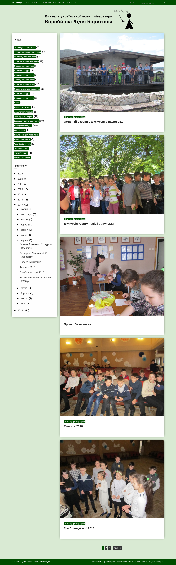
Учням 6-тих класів (22, 157)
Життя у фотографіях (75, 117)
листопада (26, 214)
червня (24, 240)
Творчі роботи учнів (22, 144)
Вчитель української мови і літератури (32, 562)
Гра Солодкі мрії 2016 (79, 528)
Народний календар (22, 125)
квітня (24, 288)
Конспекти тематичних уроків (26, 121)
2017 (21, 204)
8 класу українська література (27, 88)
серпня (24, 229)
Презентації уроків (22, 139)
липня (24, 235)
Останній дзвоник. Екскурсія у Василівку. (93, 121)
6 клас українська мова (24, 75)
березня (25, 293)
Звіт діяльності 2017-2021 (52, 2)
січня (23, 303)
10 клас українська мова (24, 47)
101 (116, 548)
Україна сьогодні (21, 148)
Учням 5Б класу (21, 153)
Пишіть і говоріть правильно (26, 134)
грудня (24, 209)
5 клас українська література (26, 61)
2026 (21, 173)
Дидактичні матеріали (23, 111)
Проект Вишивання (77, 324)
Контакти (71, 2)
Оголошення (19, 130)
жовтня (24, 219)
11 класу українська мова (25, 56)
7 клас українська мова (24, 79)
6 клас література (21, 70)
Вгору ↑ (159, 562)
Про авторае (109, 562)
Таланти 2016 (73, 426)
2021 (21, 184)
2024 (21, 178)
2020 (21, 189)
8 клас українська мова (24, 84)
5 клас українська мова (24, 65)
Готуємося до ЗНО (22, 107)
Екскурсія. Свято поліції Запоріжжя (89, 223)
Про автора (31, 2)
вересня (25, 224)
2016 (21, 310)
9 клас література (21, 93)
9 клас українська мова (24, 98)
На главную (17, 2)
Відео (16, 102)
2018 (21, 199)
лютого (24, 298)
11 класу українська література (27, 52)
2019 (21, 194)
